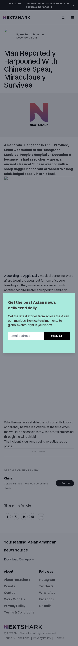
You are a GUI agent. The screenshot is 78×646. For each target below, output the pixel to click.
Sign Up (57, 336)
